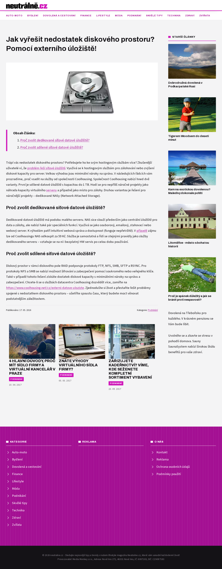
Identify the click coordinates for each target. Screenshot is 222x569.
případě (141, 231)
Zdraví (190, 15)
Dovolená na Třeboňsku (184, 313)
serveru (51, 190)
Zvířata (204, 15)
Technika (173, 15)
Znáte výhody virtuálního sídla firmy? (78, 365)
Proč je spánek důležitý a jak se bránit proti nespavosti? (189, 297)
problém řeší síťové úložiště (46, 168)
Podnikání (134, 15)
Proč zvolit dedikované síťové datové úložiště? (54, 140)
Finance (86, 15)
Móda (118, 15)
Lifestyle (103, 15)
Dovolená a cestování (59, 15)
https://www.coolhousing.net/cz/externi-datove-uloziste (45, 288)
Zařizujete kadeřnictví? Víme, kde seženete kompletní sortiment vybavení (130, 369)
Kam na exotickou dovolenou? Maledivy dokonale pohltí (189, 191)
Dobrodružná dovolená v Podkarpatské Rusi (185, 84)
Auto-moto (14, 15)
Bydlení (32, 15)
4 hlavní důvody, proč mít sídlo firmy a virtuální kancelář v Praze (32, 367)
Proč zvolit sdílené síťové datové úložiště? (51, 147)
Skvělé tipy (154, 15)
